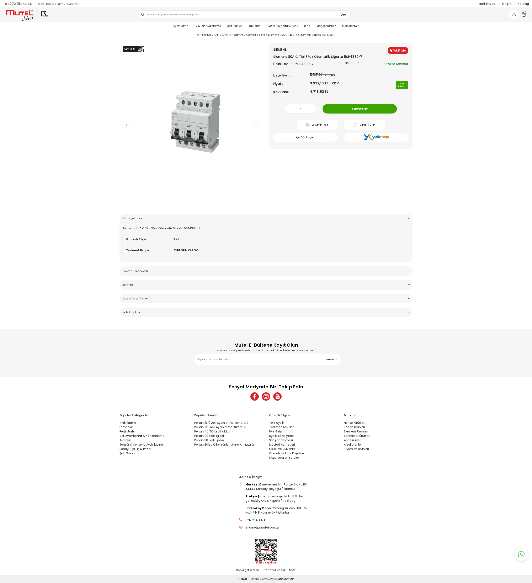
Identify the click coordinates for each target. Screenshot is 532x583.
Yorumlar (145, 298)
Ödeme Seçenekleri (135, 271)
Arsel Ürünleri (353, 444)
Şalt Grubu (127, 453)
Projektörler (127, 431)
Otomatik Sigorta (255, 34)
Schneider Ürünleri (357, 436)
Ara (343, 14)
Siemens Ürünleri (356, 431)
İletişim (506, 4)
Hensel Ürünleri (354, 423)
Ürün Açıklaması (132, 218)
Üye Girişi (275, 431)
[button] (127, 125)
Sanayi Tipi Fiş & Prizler (135, 449)
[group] (191, 122)
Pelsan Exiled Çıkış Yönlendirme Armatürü (224, 444)
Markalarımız (350, 26)
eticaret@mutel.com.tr (59, 4)
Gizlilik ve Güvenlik (282, 449)
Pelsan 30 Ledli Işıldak (209, 440)
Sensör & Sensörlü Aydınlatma (141, 444)
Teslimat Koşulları (281, 427)
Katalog (523, 4)
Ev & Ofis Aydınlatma (208, 26)
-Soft (243, 579)
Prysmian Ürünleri (356, 449)
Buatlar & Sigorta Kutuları (282, 26)
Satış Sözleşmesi (281, 440)
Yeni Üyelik (276, 423)
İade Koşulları (131, 312)
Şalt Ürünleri (234, 26)
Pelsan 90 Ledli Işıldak (209, 436)
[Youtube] (277, 396)
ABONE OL (331, 359)
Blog (307, 26)
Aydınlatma (180, 26)
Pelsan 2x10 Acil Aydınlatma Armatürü (221, 423)
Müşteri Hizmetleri (282, 444)
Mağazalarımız (326, 26)
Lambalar (126, 427)
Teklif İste (399, 50)
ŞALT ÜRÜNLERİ (222, 34)
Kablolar (254, 26)
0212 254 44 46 (17, 4)
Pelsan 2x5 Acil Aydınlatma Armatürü (220, 427)
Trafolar (125, 440)
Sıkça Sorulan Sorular (284, 458)
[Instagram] (266, 396)
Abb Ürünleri (352, 440)
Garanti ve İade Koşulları (286, 453)
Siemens (238, 34)
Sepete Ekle (360, 108)
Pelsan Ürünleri (354, 427)
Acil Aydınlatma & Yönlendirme (141, 436)
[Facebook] (254, 396)
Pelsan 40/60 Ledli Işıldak (212, 431)
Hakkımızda (487, 4)
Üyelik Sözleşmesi (281, 436)
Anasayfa (206, 34)
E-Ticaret (253, 579)
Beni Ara (127, 285)
